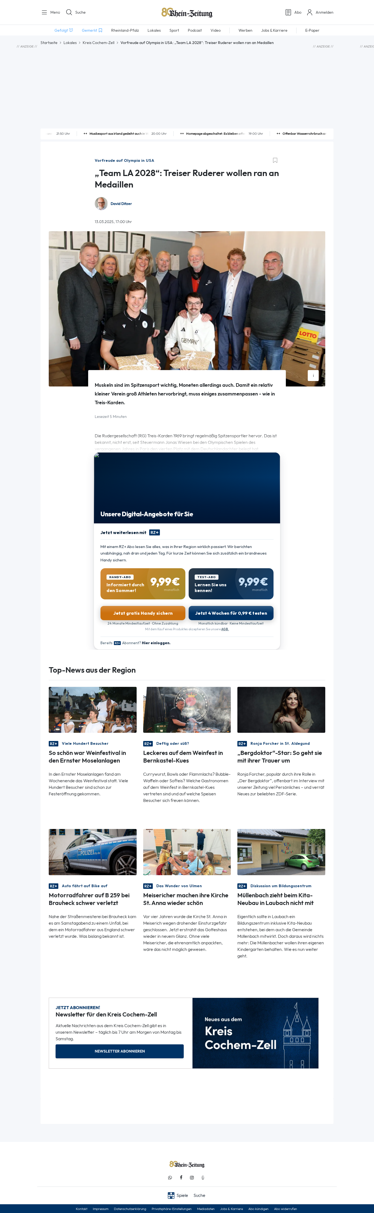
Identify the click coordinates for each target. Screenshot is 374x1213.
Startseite (49, 42)
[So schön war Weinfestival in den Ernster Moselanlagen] (93, 709)
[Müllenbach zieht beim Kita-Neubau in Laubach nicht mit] (281, 851)
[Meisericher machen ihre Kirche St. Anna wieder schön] (187, 851)
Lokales (70, 42)
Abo (297, 12)
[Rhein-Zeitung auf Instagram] (192, 1177)
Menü (54, 12)
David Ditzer (121, 203)
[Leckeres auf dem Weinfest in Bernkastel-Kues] (187, 709)
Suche (80, 12)
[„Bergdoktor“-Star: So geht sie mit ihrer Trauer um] (281, 709)
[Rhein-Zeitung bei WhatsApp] (170, 1177)
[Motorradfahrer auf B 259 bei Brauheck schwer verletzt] (93, 851)
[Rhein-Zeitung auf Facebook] (181, 1177)
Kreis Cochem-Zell (98, 42)
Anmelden (324, 12)
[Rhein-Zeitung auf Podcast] (203, 1177)
